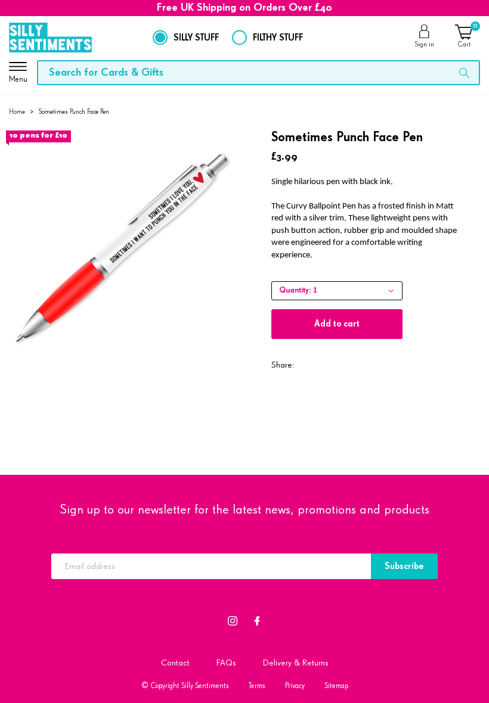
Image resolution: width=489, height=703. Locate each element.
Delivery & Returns (296, 662)
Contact (175, 662)
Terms (257, 686)
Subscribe (404, 566)
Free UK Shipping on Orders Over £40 (244, 7)
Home (17, 111)
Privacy (295, 686)
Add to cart (337, 323)
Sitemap (336, 686)
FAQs (226, 662)
